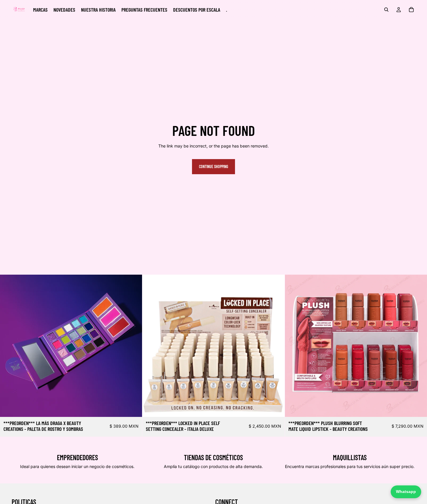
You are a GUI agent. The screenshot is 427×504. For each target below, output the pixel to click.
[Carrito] (411, 9)
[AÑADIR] (133, 408)
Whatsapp (406, 491)
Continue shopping (213, 166)
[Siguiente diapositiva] (133, 345)
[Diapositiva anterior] (8, 345)
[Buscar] (386, 9)
